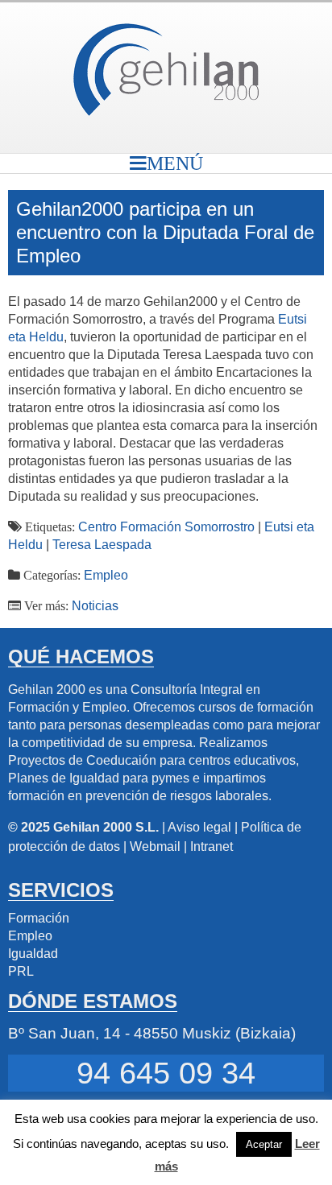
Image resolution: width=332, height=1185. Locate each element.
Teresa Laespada (101, 544)
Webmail (155, 846)
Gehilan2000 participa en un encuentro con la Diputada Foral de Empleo (165, 232)
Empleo (106, 575)
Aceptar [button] (264, 1144)
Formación (38, 918)
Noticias (95, 606)
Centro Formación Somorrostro (166, 527)
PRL (21, 971)
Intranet (211, 846)
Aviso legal (199, 827)
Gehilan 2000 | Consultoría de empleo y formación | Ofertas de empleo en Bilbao (166, 69)
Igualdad (33, 953)
